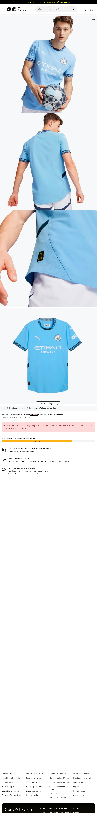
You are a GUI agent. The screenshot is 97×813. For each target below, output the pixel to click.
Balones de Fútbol (33, 778)
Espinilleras (78, 786)
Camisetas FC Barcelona (60, 782)
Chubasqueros (79, 782)
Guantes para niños (34, 786)
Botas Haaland (8, 782)
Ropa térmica (55, 793)
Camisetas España (81, 774)
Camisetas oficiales (17, 408)
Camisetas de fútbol (82, 778)
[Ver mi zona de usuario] (84, 9)
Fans (4, 408)
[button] (48, 460)
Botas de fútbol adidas (11, 795)
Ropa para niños (33, 795)
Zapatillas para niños (34, 791)
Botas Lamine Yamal (10, 791)
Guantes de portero (57, 774)
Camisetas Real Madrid (59, 778)
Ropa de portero (80, 791)
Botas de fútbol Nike (34, 774)
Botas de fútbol (8, 774)
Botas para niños (33, 782)
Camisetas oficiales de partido (42, 408)
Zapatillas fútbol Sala (11, 778)
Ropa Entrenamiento (58, 797)
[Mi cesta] (91, 9)
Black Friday (78, 795)
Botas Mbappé (8, 786)
